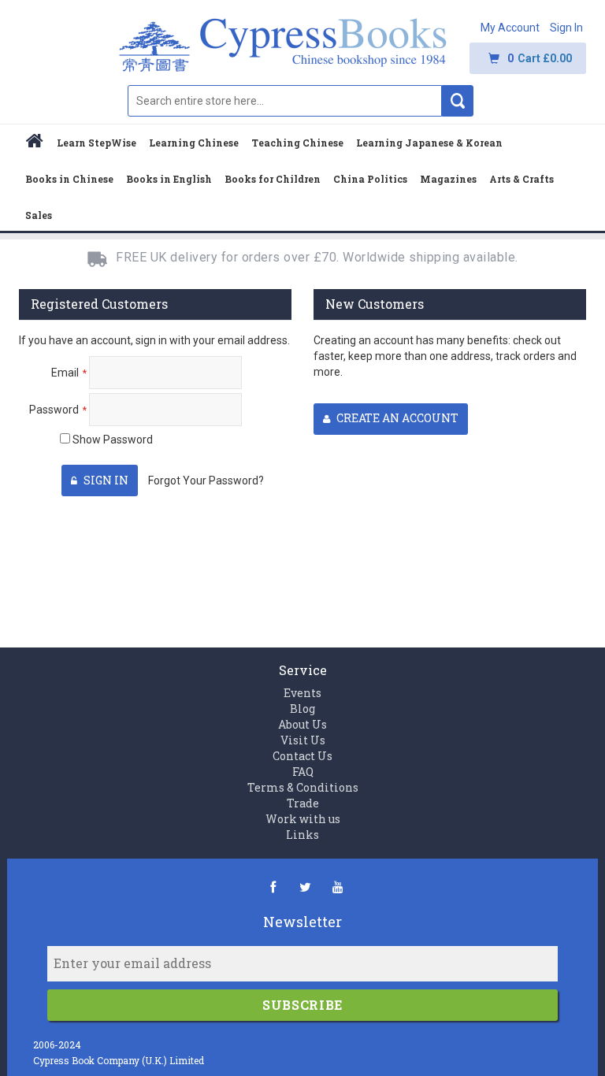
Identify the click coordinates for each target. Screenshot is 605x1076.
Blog (302, 708)
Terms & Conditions (302, 787)
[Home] (34, 142)
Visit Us (302, 740)
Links (302, 834)
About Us (302, 724)
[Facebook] (273, 886)
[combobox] (285, 101)
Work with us (302, 818)
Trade (303, 803)
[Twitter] (305, 886)
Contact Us (302, 755)
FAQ (303, 771)
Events (302, 692)
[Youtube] (337, 886)
